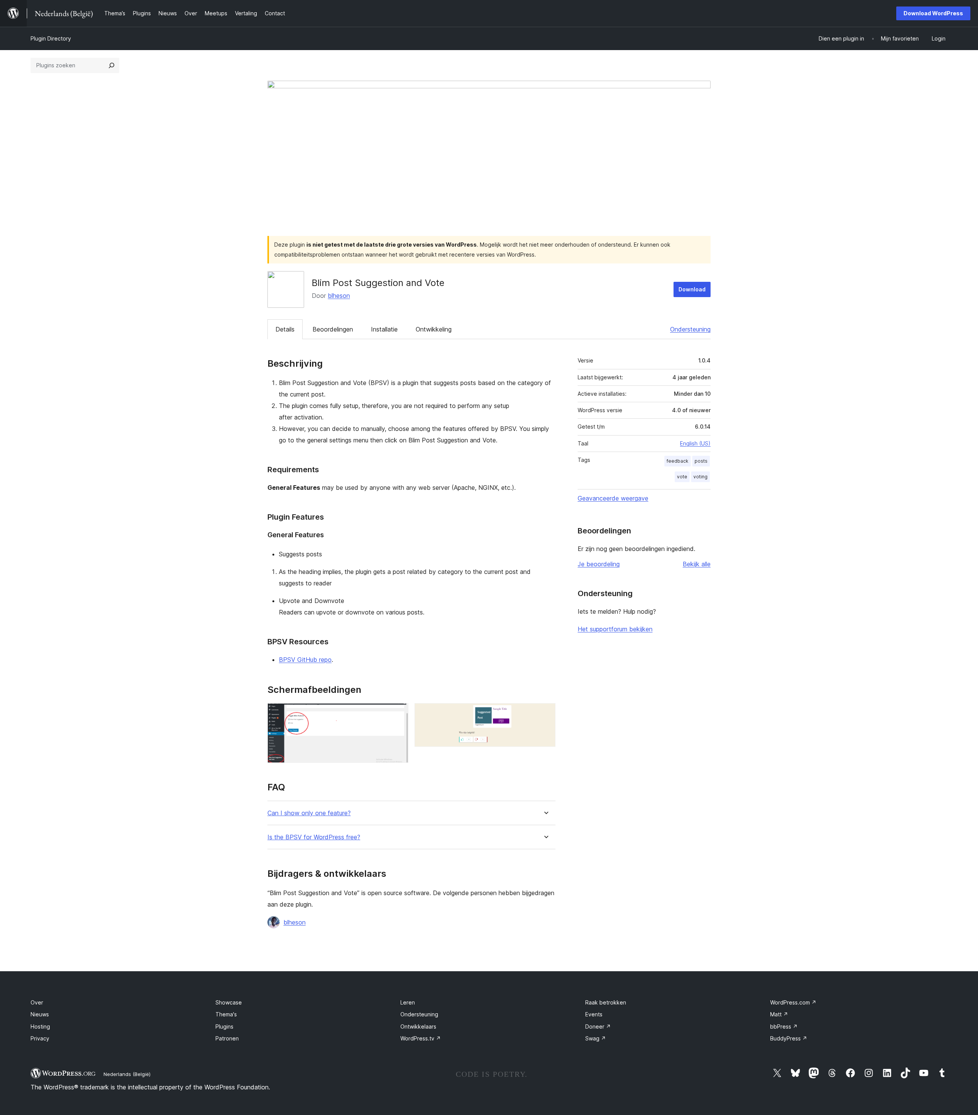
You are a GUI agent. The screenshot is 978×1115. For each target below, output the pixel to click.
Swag (595, 1038)
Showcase (228, 1002)
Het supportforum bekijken (615, 629)
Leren (407, 1002)
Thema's (226, 1014)
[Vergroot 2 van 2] (545, 713)
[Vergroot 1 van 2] (398, 713)
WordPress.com (793, 1002)
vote (682, 476)
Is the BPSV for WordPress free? (313, 837)
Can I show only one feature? (309, 813)
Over (37, 1002)
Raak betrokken (605, 1002)
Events (593, 1014)
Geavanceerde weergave (613, 498)
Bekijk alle (697, 564)
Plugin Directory (51, 38)
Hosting (40, 1026)
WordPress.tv (420, 1038)
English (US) (695, 443)
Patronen (227, 1038)
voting (700, 476)
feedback (677, 461)
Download (692, 289)
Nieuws (40, 1014)
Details (285, 329)
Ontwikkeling (434, 329)
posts (701, 461)
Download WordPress (933, 13)
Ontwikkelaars (418, 1026)
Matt (779, 1014)
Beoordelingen (333, 329)
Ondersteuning (690, 329)
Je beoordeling (599, 564)
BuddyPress (788, 1038)
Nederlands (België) (127, 1074)
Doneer (598, 1026)
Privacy (40, 1038)
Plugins (224, 1026)
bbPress (784, 1026)
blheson (339, 295)
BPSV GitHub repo (305, 659)
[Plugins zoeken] (111, 65)
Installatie (384, 329)
